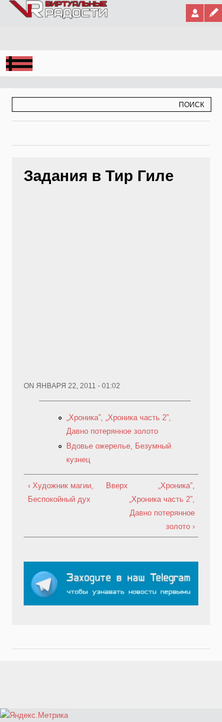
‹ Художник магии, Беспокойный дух (61, 492)
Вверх (109, 485)
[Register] (213, 13)
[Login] (195, 13)
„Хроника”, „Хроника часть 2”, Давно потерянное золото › (161, 506)
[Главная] (59, 16)
